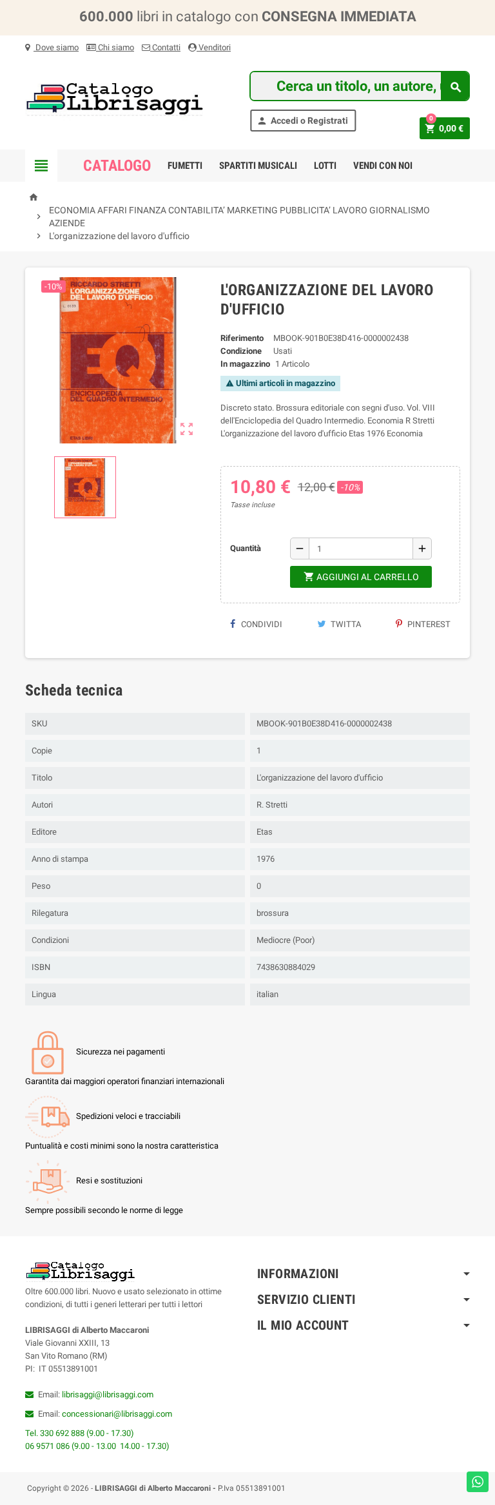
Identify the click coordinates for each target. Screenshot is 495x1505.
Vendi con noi (382, 165)
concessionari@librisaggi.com (117, 1414)
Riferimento (242, 338)
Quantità (245, 548)
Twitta (345, 624)
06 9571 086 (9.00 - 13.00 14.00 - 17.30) (97, 1446)
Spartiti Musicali (258, 165)
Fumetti (185, 165)
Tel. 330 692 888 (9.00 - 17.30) (79, 1433)
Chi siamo (115, 47)
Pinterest (428, 624)
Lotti (325, 165)
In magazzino (245, 364)
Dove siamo (56, 47)
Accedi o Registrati (302, 120)
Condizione (241, 351)
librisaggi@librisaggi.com (107, 1394)
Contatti (165, 47)
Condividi (260, 624)
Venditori (214, 47)
